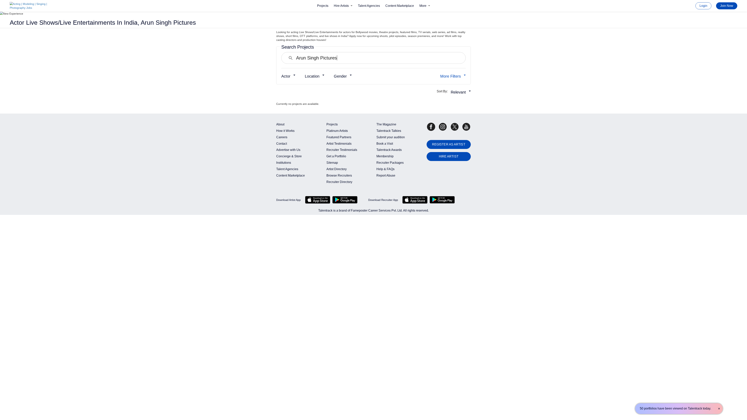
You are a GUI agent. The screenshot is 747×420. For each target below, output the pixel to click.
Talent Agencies (369, 5)
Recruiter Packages (390, 162)
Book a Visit (384, 143)
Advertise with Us (288, 149)
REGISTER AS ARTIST (448, 144)
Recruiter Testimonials (341, 149)
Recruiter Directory (339, 182)
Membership (385, 156)
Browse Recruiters (339, 175)
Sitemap (332, 162)
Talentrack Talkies (388, 130)
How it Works (285, 130)
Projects (322, 5)
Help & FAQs (385, 169)
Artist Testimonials (339, 143)
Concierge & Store (289, 156)
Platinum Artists (337, 130)
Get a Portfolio (336, 156)
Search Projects (297, 47)
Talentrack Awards (389, 149)
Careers (281, 137)
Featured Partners (338, 137)
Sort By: (443, 91)
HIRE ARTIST (449, 156)
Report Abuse (385, 175)
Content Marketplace (399, 5)
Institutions (283, 162)
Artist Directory (336, 169)
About (280, 124)
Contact (281, 143)
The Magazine (386, 124)
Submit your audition (390, 137)
